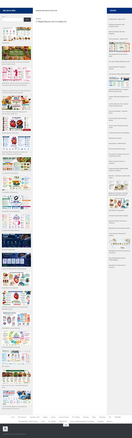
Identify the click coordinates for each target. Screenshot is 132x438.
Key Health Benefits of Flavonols (11, 347)
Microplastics (6, 366)
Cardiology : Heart (34, 417)
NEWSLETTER (63, 421)
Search (3, 16)
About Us (109, 421)
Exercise (53, 417)
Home (12, 417)
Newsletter (100, 421)
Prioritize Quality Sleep (8, 249)
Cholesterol (102, 417)
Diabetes (45, 417)
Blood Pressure (22, 417)
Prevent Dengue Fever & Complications (119, 133)
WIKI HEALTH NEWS (9, 11)
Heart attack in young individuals (11, 328)
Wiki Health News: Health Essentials (28, 421)
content (113, 11)
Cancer (43, 421)
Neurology (86, 417)
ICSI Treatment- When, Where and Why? (119, 74)
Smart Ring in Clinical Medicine (11, 211)
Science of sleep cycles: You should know (14, 269)
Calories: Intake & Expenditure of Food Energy (82, 421)
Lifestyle (38, 18)
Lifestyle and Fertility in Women (11, 230)
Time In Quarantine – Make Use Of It (118, 39)
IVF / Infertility (76, 417)
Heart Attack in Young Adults (10, 288)
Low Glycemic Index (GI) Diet (10, 173)
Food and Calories (64, 417)
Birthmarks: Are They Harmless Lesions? (119, 228)
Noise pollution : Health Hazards (117, 143)
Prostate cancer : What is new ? (117, 19)
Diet (110, 417)
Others (94, 417)
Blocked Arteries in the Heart (10, 133)
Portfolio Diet (5, 43)
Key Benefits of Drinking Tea (10, 192)
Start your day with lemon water (117, 149)
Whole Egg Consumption (115, 138)
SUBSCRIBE (117, 417)
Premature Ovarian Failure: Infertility (118, 215)
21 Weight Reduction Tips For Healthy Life (51, 22)
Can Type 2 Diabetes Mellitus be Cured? (119, 61)
